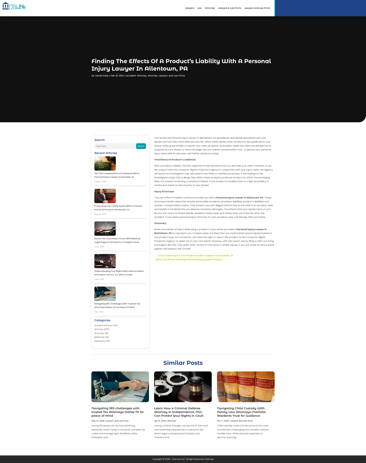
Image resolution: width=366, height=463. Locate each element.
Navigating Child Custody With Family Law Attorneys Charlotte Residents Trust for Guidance (241, 412)
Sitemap (209, 459)
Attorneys (99, 333)
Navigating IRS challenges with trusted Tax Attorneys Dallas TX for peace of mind (118, 412)
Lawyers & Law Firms (229, 8)
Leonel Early (102, 75)
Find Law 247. (179, 459)
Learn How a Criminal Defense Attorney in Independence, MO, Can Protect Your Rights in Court (179, 412)
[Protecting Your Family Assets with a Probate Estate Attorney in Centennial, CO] (105, 196)
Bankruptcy (100, 341)
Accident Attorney (136, 75)
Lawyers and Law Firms (257, 8)
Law (199, 8)
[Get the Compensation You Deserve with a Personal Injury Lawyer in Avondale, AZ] (105, 163)
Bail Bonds (99, 337)
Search (141, 146)
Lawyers (189, 8)
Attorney (210, 8)
